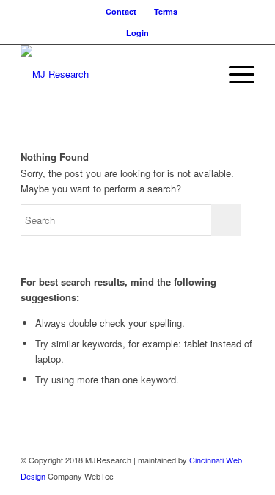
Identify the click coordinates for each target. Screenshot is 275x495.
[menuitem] (121, 11)
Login (137, 32)
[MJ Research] (114, 74)
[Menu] (234, 74)
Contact (121, 11)
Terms (165, 11)
